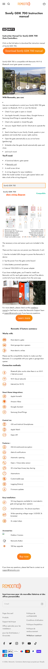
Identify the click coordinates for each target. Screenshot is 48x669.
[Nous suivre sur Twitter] (10, 643)
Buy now (24, 556)
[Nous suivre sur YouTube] (29, 643)
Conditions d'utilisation (34, 620)
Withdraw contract (33, 635)
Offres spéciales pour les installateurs (11, 627)
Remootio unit (12, 164)
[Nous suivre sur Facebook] (4, 643)
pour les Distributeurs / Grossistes (10, 634)
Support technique (9, 621)
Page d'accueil (7, 613)
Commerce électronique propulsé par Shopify (30, 662)
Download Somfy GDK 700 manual (24, 51)
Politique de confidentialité (31, 614)
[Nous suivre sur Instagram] (16, 643)
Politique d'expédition (34, 624)
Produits (5, 617)
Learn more (24, 318)
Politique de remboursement (32, 629)
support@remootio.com (12, 313)
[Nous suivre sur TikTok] (35, 643)
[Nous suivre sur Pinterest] (23, 643)
